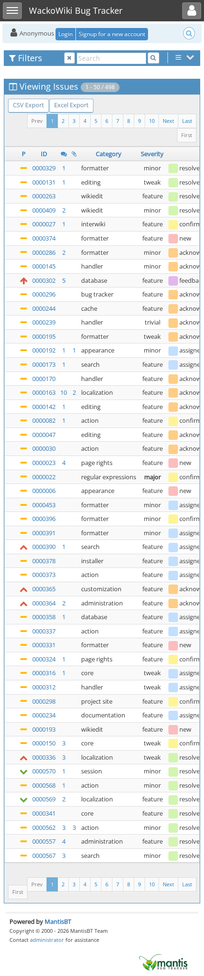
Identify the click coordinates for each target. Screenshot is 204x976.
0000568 (44, 785)
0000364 (44, 603)
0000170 (44, 378)
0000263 (44, 196)
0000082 (44, 420)
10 (152, 120)
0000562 (44, 827)
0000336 (44, 757)
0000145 (44, 266)
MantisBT (58, 921)
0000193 (44, 729)
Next (168, 120)
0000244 (44, 308)
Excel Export (71, 105)
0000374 (44, 238)
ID (44, 153)
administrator (47, 939)
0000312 (44, 687)
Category (108, 153)
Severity (152, 153)
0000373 (44, 574)
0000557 (44, 841)
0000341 (44, 813)
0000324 (44, 659)
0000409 (44, 210)
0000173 (44, 364)
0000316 (44, 673)
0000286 (44, 252)
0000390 (44, 546)
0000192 (44, 350)
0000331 (44, 645)
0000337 (44, 631)
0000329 (44, 168)
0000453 (44, 505)
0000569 (44, 799)
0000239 (44, 322)
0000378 (44, 561)
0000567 (44, 855)
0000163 (44, 392)
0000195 (44, 336)
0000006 (44, 490)
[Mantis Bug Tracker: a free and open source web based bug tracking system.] (163, 961)
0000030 (44, 448)
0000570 (44, 771)
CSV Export (28, 105)
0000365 (44, 589)
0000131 (44, 182)
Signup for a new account (112, 34)
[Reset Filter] (69, 58)
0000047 (44, 434)
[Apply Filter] (153, 58)
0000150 (44, 743)
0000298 (44, 701)
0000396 (44, 518)
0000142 (44, 406)
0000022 (44, 477)
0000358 (44, 617)
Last (187, 120)
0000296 (44, 294)
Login (65, 34)
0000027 (44, 224)
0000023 (44, 462)
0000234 (44, 715)
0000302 (44, 280)
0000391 (44, 533)
